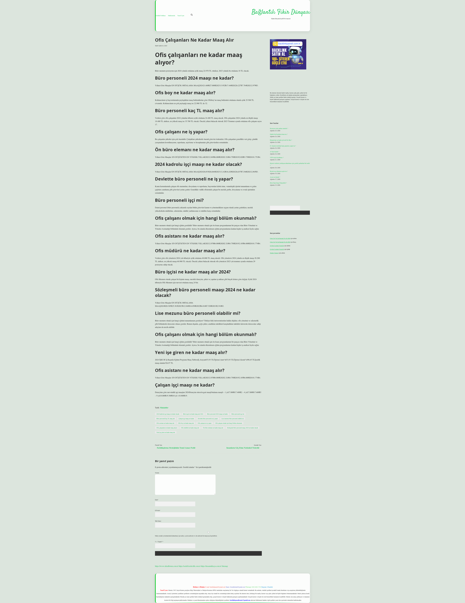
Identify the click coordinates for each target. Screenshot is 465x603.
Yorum (157, 473)
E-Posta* (157, 510)
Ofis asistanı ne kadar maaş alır (165, 423)
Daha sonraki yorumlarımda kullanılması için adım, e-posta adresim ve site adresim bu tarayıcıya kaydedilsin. (186, 536)
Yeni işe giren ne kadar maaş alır (165, 432)
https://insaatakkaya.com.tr (211, 566)
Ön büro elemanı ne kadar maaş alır (213, 428)
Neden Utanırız (274, 253)
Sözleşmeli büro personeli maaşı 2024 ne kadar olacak (242, 428)
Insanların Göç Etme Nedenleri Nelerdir (242, 447)
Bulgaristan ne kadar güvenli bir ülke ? (281, 140)
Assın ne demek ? (275, 177)
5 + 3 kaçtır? (159, 542)
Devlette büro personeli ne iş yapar (208, 418)
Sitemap (225, 566)
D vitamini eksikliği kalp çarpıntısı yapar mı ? (283, 146)
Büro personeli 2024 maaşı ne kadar (217, 414)
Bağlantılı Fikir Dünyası (281, 12)
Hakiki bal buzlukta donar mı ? (278, 134)
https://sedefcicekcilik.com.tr (189, 566)
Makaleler (164, 407)
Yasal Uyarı (180, 15)
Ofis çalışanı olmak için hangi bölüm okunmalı (228, 423)
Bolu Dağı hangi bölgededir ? (278, 183)
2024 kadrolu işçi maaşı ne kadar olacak (167, 414)
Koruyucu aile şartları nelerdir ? (279, 128)
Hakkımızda (171, 15)
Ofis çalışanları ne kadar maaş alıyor (166, 428)
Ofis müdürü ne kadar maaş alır (190, 428)
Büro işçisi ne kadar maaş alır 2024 (193, 414)
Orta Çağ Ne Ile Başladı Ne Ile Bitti (280, 238)
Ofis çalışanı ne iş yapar (204, 423)
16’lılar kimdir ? (274, 152)
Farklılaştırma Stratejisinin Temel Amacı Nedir (176, 447)
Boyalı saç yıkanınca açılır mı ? (279, 171)
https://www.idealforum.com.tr (166, 566)
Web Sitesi (158, 521)
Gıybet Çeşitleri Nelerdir (277, 246)
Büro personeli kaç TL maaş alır (165, 418)
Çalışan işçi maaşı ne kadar (186, 418)
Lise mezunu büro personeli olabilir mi (233, 418)
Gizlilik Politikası (161, 15)
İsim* (156, 500)
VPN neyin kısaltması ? (276, 157)
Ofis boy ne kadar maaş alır (186, 423)
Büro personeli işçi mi (238, 414)
